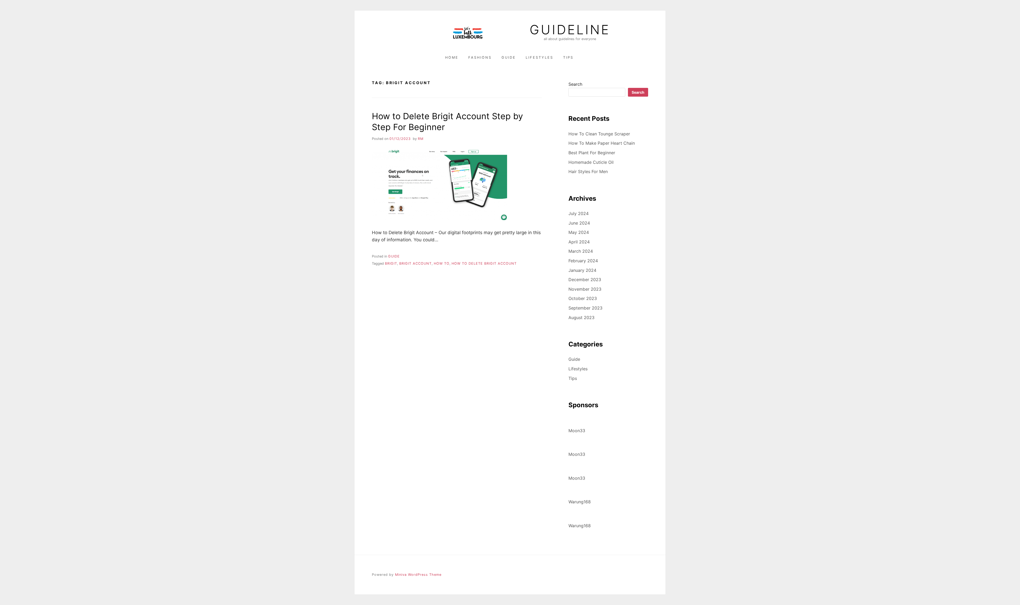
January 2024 (582, 270)
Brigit (391, 263)
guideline (570, 29)
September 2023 (585, 308)
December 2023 (584, 279)
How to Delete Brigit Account (484, 263)
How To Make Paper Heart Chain (601, 143)
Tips (568, 57)
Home (451, 57)
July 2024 (578, 213)
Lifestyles (539, 57)
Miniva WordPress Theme (418, 575)
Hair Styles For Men (588, 171)
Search (575, 84)
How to (441, 263)
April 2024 (579, 241)
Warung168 (579, 501)
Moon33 (576, 430)
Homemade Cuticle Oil (591, 162)
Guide (509, 57)
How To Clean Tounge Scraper (599, 133)
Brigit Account (415, 263)
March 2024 (580, 251)
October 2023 (582, 298)
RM (420, 139)
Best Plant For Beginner (591, 152)
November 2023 (584, 289)
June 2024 (579, 223)
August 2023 (581, 317)
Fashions (480, 57)
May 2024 (578, 232)
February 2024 (583, 260)
